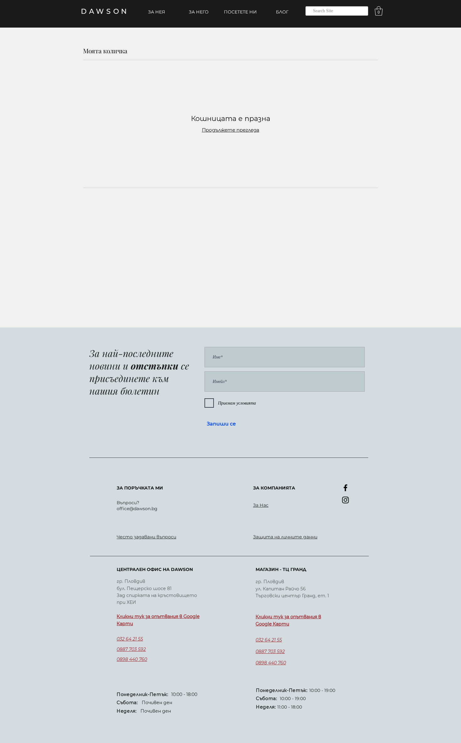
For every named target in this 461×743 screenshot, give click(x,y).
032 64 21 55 (130, 639)
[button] (379, 11)
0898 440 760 (132, 659)
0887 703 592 (131, 649)
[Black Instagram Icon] (345, 500)
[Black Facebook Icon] (345, 487)
